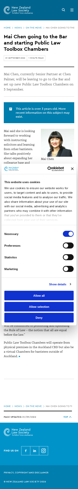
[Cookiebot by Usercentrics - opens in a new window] (48, 168)
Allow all (39, 295)
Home (7, 27)
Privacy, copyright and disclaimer (26, 472)
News (18, 27)
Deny (39, 317)
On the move (34, 27)
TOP (65, 416)
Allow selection (39, 306)
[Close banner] (72, 168)
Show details (57, 284)
